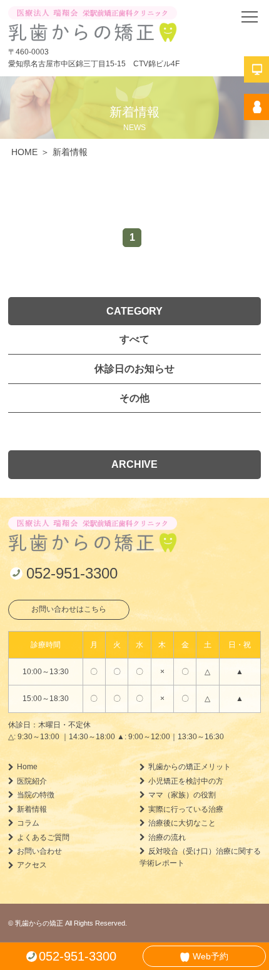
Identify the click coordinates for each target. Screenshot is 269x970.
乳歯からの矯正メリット (189, 766)
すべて (134, 339)
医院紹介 (32, 781)
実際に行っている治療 (185, 809)
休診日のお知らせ (134, 368)
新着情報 (32, 809)
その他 (134, 398)
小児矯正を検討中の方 (185, 781)
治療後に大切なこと (182, 823)
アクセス (32, 865)
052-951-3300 (72, 573)
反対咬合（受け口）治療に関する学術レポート (200, 857)
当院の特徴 (35, 795)
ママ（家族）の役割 (182, 795)
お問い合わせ (39, 851)
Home (27, 766)
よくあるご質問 (43, 837)
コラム (28, 823)
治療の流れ (167, 837)
